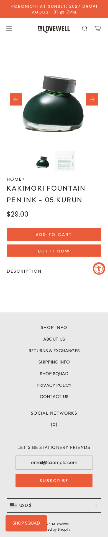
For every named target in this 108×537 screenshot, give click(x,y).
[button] (16, 99)
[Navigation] (9, 28)
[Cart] (98, 28)
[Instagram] (54, 424)
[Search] (84, 28)
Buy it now (54, 251)
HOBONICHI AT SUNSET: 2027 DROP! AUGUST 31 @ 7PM (54, 9)
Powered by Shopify (54, 529)
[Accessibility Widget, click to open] (99, 268)
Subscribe (54, 480)
